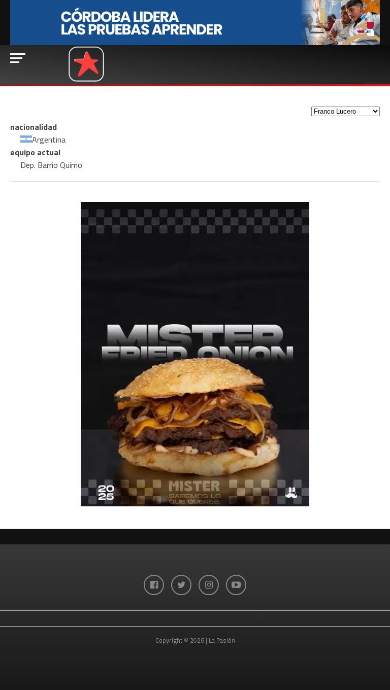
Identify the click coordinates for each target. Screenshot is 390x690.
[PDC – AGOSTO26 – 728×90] (195, 43)
